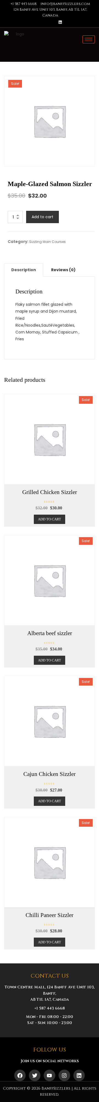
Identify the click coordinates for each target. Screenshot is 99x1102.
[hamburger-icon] (88, 39)
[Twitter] (41, 22)
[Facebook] (32, 22)
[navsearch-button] (88, 49)
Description (23, 270)
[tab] (23, 269)
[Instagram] (69, 22)
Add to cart (42, 217)
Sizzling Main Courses (47, 241)
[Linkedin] (60, 22)
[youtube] (51, 22)
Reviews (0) (63, 270)
